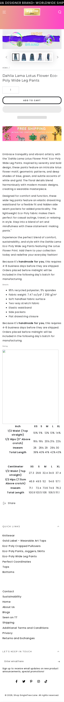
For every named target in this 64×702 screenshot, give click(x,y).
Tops (5, 567)
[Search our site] (59, 12)
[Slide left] (6, 57)
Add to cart (32, 100)
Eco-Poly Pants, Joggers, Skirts (23, 551)
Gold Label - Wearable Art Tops (24, 541)
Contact (8, 591)
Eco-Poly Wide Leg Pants (19, 556)
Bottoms (8, 572)
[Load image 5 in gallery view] (48, 57)
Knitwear (8, 535)
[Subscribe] (60, 661)
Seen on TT (10, 617)
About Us (8, 607)
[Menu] (4, 12)
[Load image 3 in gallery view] (32, 57)
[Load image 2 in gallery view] (23, 57)
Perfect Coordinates (16, 561)
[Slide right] (57, 57)
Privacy (7, 633)
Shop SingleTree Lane (26, 695)
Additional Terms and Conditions (25, 628)
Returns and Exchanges (18, 638)
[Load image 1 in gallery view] (15, 57)
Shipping (8, 622)
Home (5, 68)
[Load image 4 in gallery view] (40, 57)
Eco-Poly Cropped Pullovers (21, 546)
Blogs (6, 612)
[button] (32, 109)
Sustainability (11, 596)
